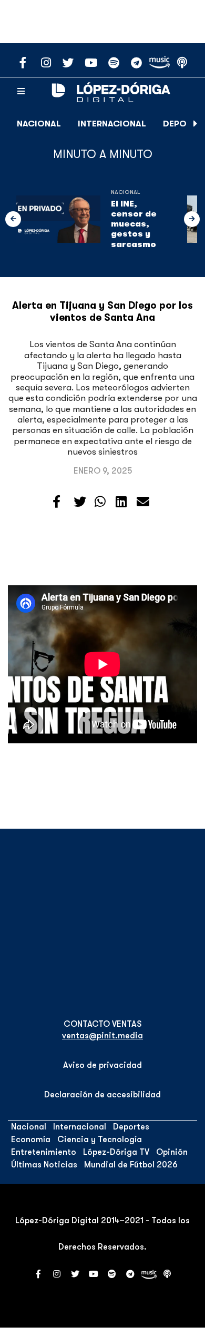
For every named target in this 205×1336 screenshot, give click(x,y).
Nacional (39, 124)
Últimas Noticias (44, 1165)
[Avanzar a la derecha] (195, 124)
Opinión (172, 1152)
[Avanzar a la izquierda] (13, 219)
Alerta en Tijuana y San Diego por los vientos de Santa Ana (102, 311)
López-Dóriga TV (116, 1152)
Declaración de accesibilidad (102, 1094)
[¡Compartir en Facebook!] (56, 502)
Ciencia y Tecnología (99, 1139)
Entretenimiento (43, 1152)
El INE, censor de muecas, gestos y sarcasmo (134, 224)
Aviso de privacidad (102, 1065)
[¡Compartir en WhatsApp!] (100, 502)
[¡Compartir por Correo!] (143, 502)
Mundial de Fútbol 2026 (131, 1165)
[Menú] (21, 91)
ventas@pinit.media (102, 1035)
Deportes (131, 1127)
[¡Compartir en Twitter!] (80, 502)
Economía (30, 1139)
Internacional (112, 124)
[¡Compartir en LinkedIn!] (121, 502)
